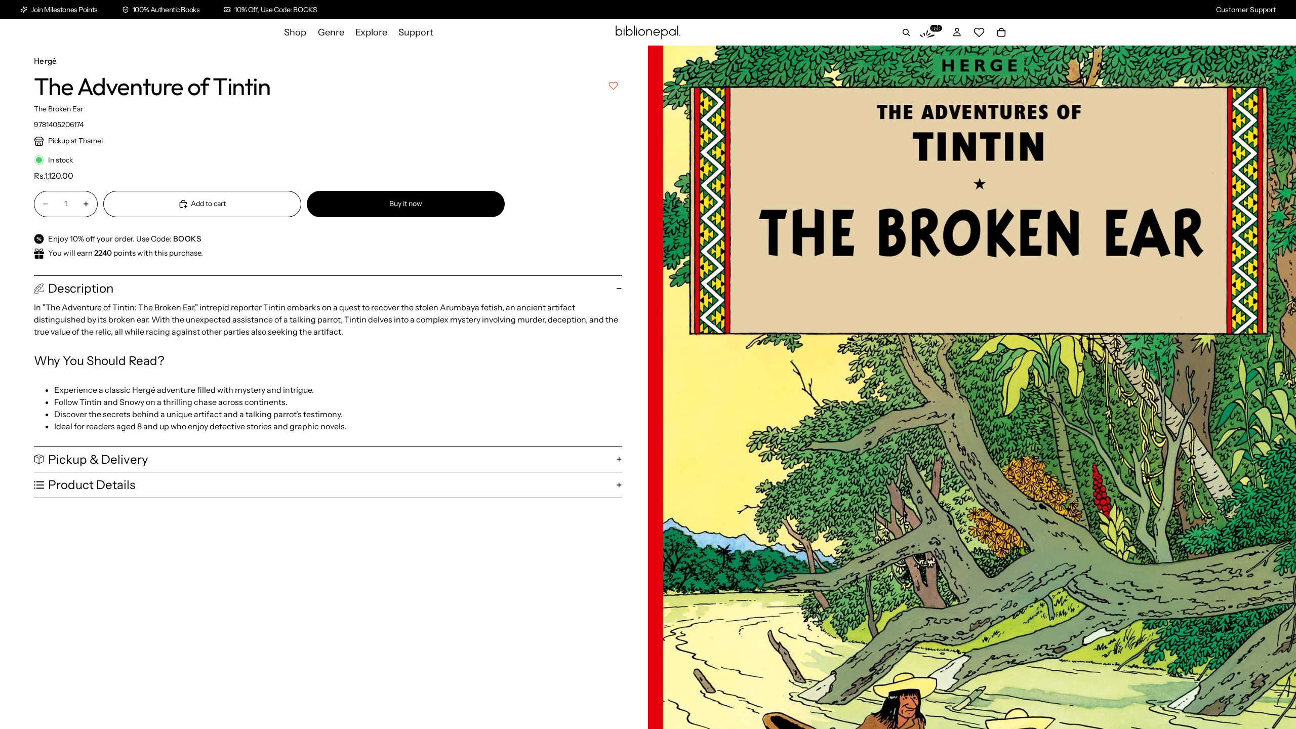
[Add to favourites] (613, 86)
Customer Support (1246, 9)
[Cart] (1001, 32)
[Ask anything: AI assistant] (931, 32)
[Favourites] (979, 32)
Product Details (91, 484)
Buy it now (405, 203)
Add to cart (208, 203)
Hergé (45, 61)
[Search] (906, 32)
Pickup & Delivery (98, 459)
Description (80, 288)
